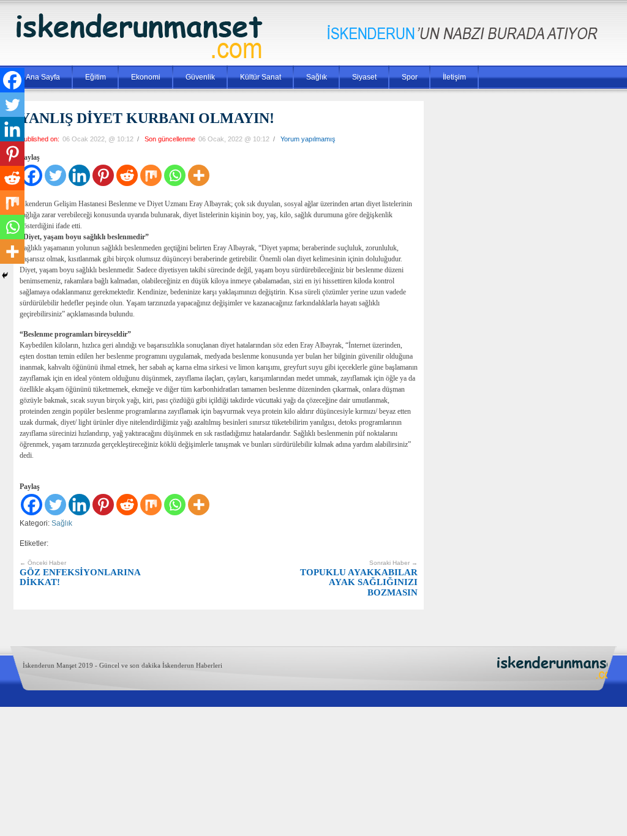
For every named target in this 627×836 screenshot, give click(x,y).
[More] (198, 175)
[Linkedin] (79, 175)
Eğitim (95, 77)
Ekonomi (145, 77)
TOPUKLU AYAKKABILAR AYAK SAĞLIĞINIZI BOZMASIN (359, 578)
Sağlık (316, 77)
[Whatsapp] (175, 175)
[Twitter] (55, 175)
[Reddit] (127, 175)
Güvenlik (200, 77)
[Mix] (151, 175)
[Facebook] (31, 504)
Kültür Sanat (260, 77)
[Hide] (5, 275)
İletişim (454, 77)
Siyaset (364, 77)
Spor (410, 77)
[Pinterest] (103, 175)
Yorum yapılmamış (308, 139)
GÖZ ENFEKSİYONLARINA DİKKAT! (80, 573)
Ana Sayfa (43, 77)
